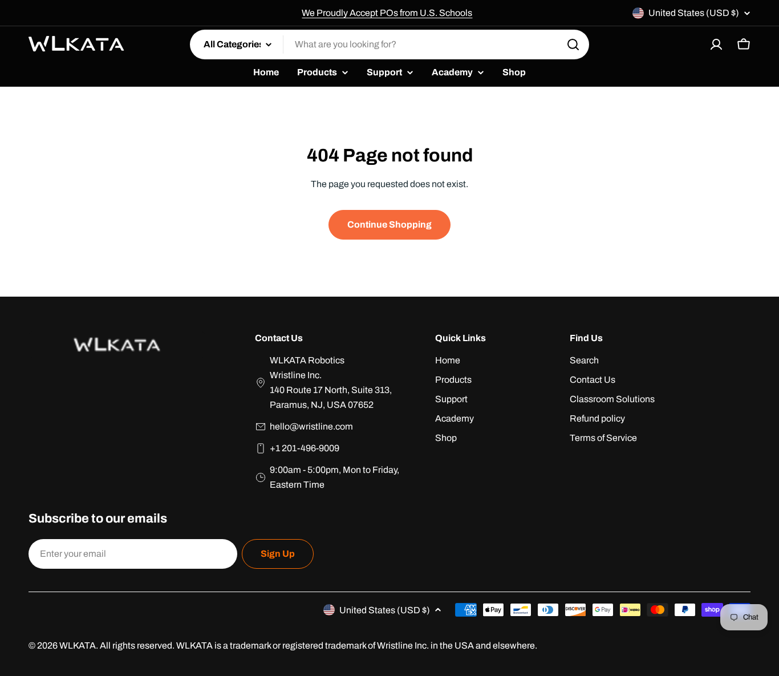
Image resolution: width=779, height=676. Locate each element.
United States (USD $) (693, 13)
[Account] (716, 44)
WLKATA (77, 645)
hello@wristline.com (311, 426)
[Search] (573, 44)
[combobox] (389, 44)
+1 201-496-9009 (304, 448)
